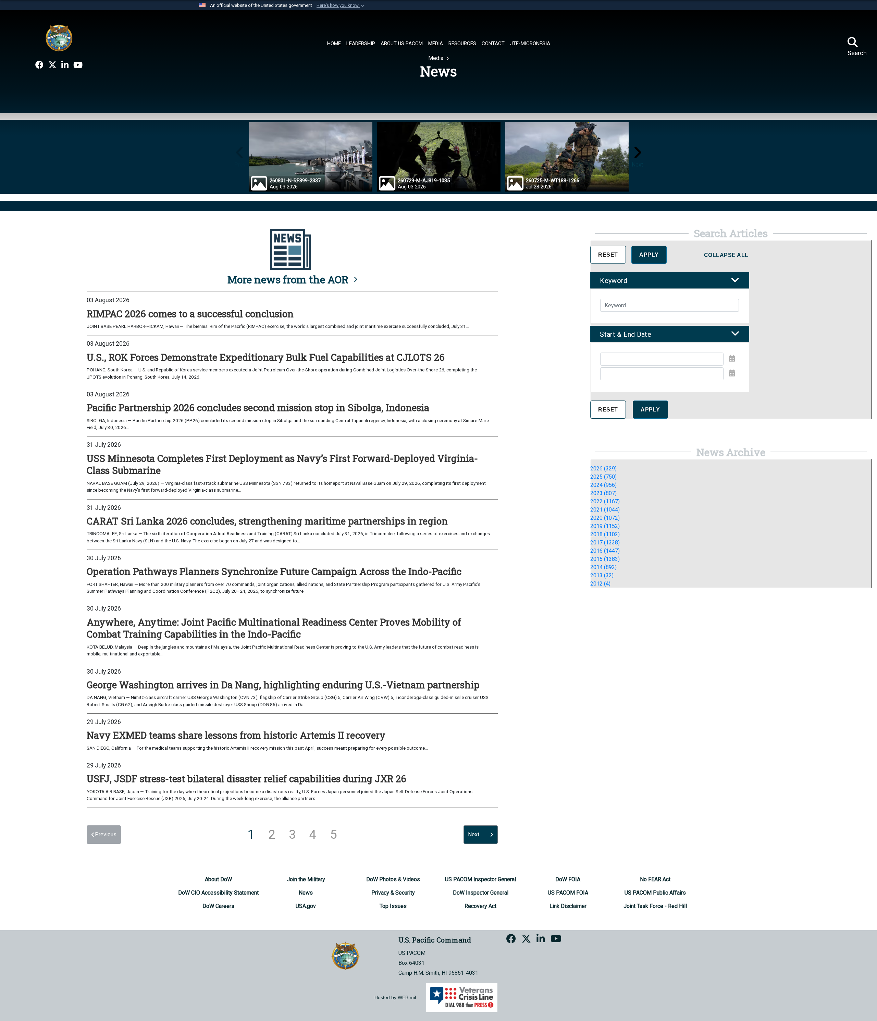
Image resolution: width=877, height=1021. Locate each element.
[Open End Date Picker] (732, 373)
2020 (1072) (605, 518)
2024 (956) (603, 485)
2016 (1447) (605, 551)
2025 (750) (603, 476)
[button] (341, 5)
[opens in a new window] (39, 65)
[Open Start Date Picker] (732, 358)
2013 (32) (602, 575)
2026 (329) (603, 468)
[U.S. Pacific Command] (59, 37)
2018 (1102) (605, 534)
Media (436, 58)
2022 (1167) (605, 501)
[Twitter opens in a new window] (52, 65)
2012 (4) (600, 583)
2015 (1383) (605, 559)
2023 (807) (603, 493)
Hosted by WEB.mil (395, 997)
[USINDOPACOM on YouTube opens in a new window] (78, 65)
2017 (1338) (605, 542)
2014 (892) (603, 567)
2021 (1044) (605, 509)
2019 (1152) (605, 526)
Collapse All (726, 255)
